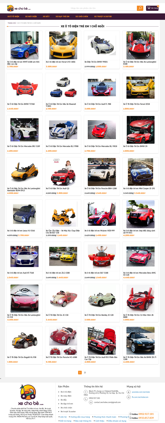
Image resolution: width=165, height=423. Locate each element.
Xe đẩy (46, 16)
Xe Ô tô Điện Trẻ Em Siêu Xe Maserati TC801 (61, 105)
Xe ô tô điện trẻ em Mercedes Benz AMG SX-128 (139, 274)
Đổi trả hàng (65, 421)
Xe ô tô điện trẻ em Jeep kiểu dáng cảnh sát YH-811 (139, 232)
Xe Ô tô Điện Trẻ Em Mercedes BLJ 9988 (62, 146)
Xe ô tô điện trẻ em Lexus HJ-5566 (21, 231)
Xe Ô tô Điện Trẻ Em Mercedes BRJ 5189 (23, 146)
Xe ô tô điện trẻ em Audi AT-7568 (20, 273)
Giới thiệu (99, 421)
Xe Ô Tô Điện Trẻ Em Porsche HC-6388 (61, 357)
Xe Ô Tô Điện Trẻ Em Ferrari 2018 (136, 104)
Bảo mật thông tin (83, 421)
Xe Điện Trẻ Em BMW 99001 (96, 62)
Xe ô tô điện (13, 16)
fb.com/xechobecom (140, 397)
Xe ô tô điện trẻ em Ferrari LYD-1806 (60, 62)
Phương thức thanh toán (105, 417)
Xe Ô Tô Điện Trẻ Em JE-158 (57, 315)
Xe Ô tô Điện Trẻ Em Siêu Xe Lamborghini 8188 (139, 63)
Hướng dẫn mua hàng (80, 417)
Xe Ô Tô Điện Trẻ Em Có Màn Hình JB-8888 (138, 316)
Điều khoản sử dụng (117, 421)
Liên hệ (63, 417)
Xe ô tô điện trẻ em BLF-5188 (96, 273)
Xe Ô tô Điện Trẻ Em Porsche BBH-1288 (101, 188)
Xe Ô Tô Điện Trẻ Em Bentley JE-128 (99, 315)
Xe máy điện (31, 16)
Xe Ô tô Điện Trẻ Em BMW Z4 (135, 146)
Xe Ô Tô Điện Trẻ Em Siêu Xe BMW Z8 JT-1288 (140, 358)
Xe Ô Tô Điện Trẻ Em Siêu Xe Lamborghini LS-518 (23, 316)
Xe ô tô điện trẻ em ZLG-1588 (58, 273)
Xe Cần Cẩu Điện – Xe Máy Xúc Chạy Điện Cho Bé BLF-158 (63, 232)
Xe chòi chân (82, 16)
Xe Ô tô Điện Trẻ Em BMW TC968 (21, 104)
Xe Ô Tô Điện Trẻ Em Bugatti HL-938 (21, 357)
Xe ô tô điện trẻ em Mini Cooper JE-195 (139, 188)
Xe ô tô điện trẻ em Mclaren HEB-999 (100, 231)
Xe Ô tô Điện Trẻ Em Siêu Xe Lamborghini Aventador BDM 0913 (23, 189)
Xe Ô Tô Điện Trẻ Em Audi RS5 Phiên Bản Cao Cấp (101, 358)
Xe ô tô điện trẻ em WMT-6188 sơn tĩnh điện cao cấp (23, 63)
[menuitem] (15, 16)
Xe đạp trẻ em (62, 16)
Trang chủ (12, 23)
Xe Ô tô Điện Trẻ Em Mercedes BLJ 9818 (101, 146)
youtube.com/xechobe (141, 392)
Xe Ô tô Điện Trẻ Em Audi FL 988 (98, 104)
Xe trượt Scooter (103, 16)
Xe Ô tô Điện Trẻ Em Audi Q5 (57, 188)
